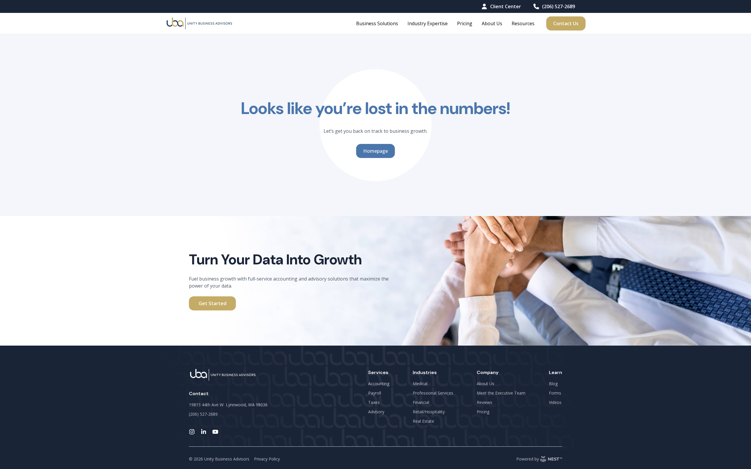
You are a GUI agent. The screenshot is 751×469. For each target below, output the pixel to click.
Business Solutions (377, 23)
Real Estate (423, 421)
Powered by (527, 459)
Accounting (378, 383)
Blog (553, 383)
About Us (492, 23)
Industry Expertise (427, 23)
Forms (555, 393)
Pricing (464, 23)
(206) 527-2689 (558, 6)
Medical (420, 383)
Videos (555, 402)
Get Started (212, 303)
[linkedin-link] (204, 432)
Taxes (374, 402)
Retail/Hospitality (429, 411)
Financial (421, 402)
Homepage (375, 151)
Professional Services (433, 393)
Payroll (374, 393)
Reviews (484, 402)
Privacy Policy (267, 459)
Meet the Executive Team (501, 393)
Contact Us (566, 23)
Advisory (376, 411)
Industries (425, 372)
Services (378, 372)
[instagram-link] (192, 432)
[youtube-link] (215, 432)
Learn (555, 372)
